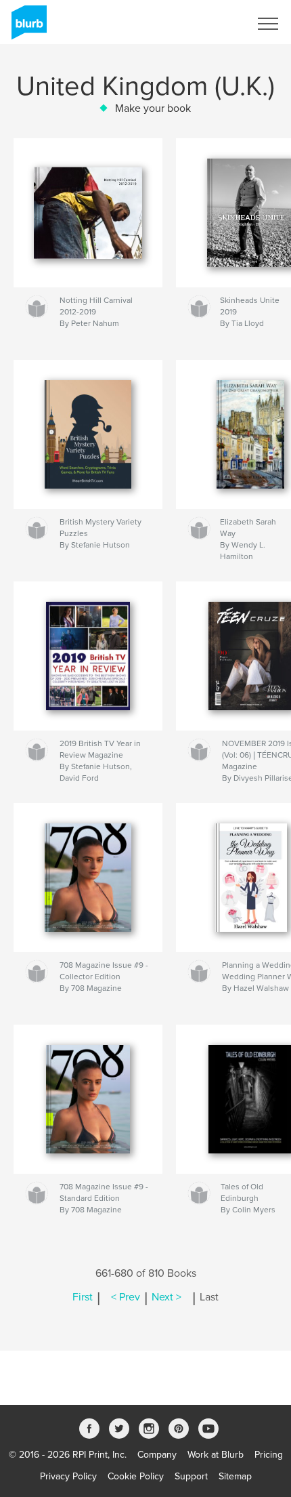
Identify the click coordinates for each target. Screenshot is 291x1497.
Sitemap (235, 1476)
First (82, 1297)
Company (157, 1454)
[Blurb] (26, 27)
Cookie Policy (136, 1476)
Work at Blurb (215, 1454)
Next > (166, 1297)
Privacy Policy (68, 1476)
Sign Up (215, 23)
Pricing (268, 1454)
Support (191, 1476)
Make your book (153, 108)
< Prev (125, 1297)
